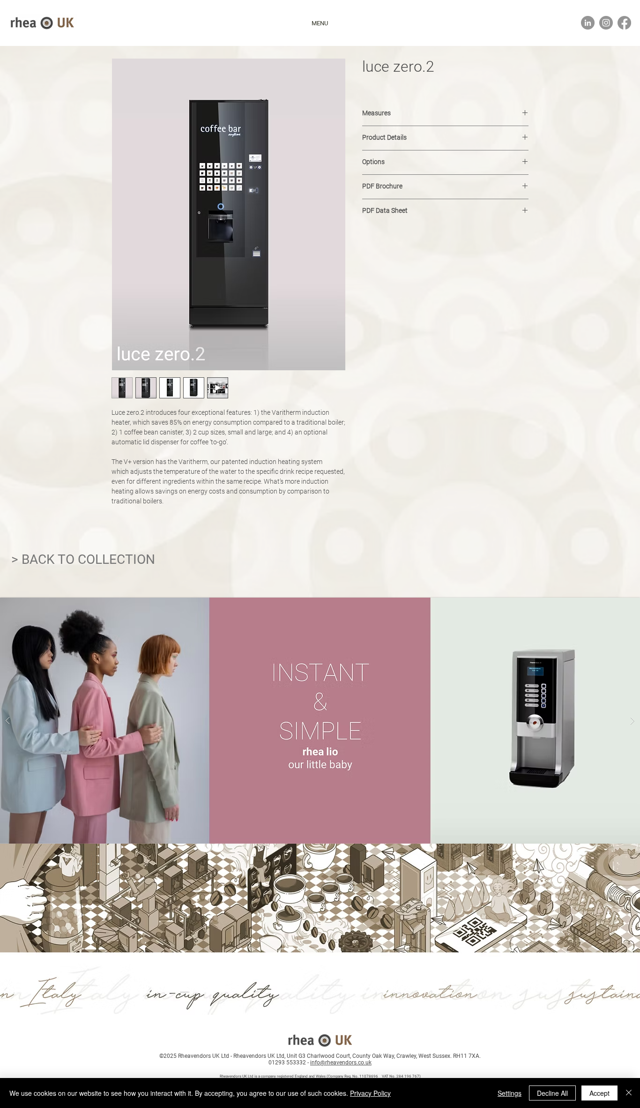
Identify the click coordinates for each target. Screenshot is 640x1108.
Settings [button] (509, 1093)
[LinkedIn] (588, 23)
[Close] (628, 1093)
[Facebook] (624, 23)
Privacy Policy (370, 1093)
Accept (599, 1093)
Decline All (552, 1093)
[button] (320, 23)
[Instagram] (606, 23)
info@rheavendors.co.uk (341, 1062)
